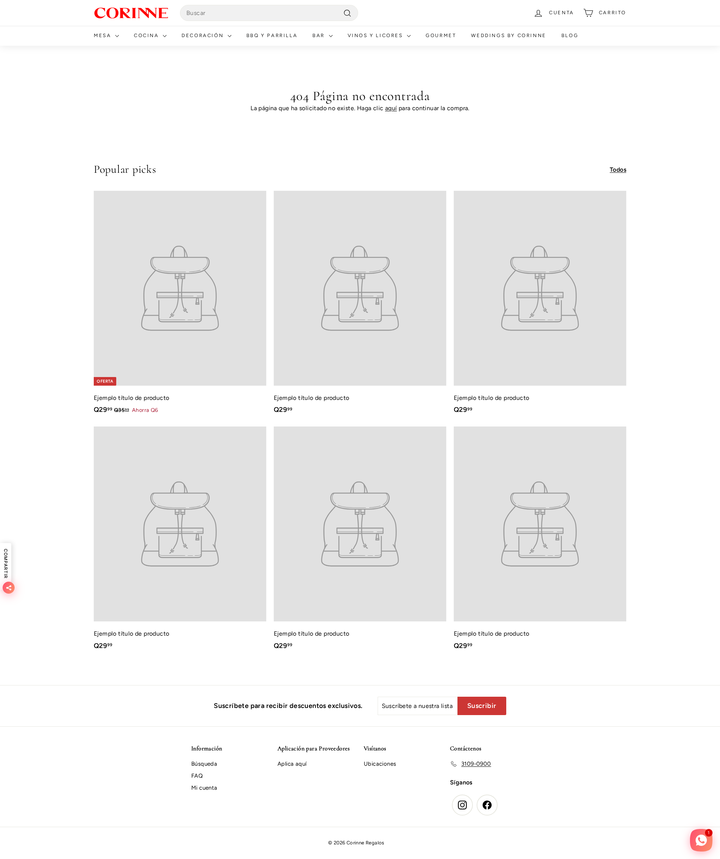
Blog (569, 35)
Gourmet (441, 35)
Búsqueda (204, 763)
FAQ (197, 775)
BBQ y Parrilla (271, 35)
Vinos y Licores (376, 35)
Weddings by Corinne (508, 35)
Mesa (103, 35)
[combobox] (269, 13)
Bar (319, 35)
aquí (391, 108)
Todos (618, 169)
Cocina (147, 35)
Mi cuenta (204, 787)
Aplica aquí (292, 763)
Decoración (204, 35)
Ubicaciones (380, 763)
